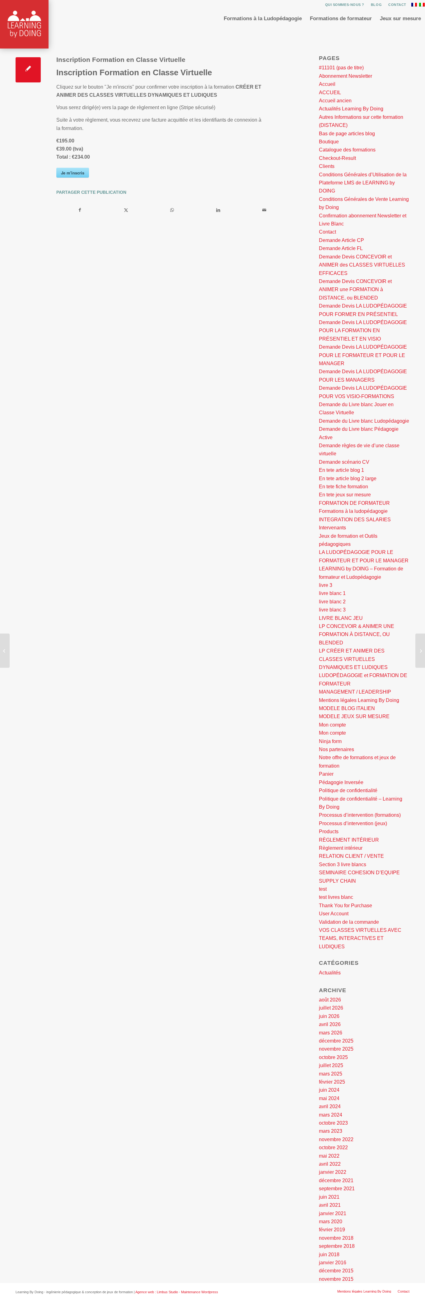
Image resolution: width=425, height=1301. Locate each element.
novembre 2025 (336, 1049)
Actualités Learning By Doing (351, 108)
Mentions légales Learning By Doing (359, 700)
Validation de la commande (349, 922)
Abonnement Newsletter (345, 76)
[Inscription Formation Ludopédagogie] (5, 651)
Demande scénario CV (344, 462)
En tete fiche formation (343, 486)
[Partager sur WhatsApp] (172, 210)
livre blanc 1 (332, 593)
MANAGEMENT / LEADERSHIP (355, 692)
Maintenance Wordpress (199, 1292)
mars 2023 (330, 1131)
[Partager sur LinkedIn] (218, 210)
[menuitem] (345, 4)
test (323, 889)
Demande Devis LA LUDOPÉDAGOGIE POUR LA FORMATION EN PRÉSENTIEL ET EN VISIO (363, 331)
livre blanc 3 (332, 609)
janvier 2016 (332, 1262)
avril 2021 (330, 1205)
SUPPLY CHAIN (337, 881)
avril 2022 (330, 1164)
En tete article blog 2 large (347, 478)
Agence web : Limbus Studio (156, 1292)
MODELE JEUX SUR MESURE (354, 716)
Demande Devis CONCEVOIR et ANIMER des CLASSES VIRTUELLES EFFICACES (362, 265)
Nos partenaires (336, 749)
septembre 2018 (337, 1246)
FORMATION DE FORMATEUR (354, 503)
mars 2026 (330, 1032)
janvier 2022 (332, 1172)
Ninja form (330, 741)
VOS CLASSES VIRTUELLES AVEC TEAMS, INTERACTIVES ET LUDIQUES (360, 938)
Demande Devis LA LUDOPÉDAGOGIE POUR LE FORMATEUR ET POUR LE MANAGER (363, 355)
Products (329, 831)
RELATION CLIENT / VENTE (351, 856)
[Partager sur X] (126, 210)
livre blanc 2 (332, 601)
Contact (397, 5)
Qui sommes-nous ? (344, 5)
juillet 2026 (331, 1008)
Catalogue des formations (347, 149)
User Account (333, 913)
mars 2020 (330, 1221)
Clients (326, 166)
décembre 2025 (336, 1040)
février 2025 (332, 1082)
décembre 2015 (336, 1270)
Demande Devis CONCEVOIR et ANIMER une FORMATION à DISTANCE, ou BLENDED (355, 289)
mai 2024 (329, 1098)
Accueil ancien (335, 100)
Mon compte (332, 724)
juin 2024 (329, 1090)
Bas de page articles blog (347, 133)
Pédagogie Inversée (341, 782)
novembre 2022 (336, 1139)
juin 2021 (329, 1197)
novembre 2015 (336, 1279)
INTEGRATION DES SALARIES (355, 519)
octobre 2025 (333, 1057)
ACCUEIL (330, 92)
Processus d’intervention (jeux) (353, 823)
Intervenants (332, 527)
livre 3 (325, 585)
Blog (376, 5)
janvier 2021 (332, 1213)
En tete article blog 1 (341, 470)
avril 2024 (330, 1106)
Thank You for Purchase (345, 905)
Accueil (327, 84)
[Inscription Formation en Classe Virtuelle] (28, 69)
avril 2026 (330, 1024)
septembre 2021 (337, 1188)
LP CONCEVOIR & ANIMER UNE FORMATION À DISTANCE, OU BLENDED (356, 634)
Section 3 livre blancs (342, 864)
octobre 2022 (333, 1147)
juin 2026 (329, 1016)
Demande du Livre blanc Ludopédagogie (364, 421)
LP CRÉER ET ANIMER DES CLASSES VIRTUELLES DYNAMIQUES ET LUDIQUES (353, 659)
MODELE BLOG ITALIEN (347, 708)
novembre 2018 (336, 1238)
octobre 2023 (333, 1123)
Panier (326, 774)
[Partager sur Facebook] (80, 210)
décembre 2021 (336, 1180)
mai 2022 (329, 1156)
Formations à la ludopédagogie (353, 511)
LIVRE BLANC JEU (341, 618)
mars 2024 (330, 1114)
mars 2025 (330, 1073)
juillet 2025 (331, 1065)
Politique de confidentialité (348, 790)
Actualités (330, 972)
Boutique (329, 141)
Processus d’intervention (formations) (360, 815)
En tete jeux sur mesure (345, 494)
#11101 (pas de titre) (341, 67)
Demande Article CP (341, 240)
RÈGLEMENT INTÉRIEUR (349, 840)
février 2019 (332, 1229)
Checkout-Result (337, 158)
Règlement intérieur (340, 848)
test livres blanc (336, 897)
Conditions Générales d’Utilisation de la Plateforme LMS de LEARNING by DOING (363, 183)
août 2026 (330, 999)
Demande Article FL (341, 248)
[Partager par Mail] (264, 210)
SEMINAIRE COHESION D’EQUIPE (359, 872)
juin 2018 (329, 1254)
